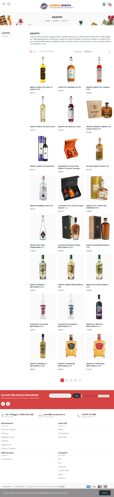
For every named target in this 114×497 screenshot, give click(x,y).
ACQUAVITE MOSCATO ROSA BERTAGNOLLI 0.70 (69, 246)
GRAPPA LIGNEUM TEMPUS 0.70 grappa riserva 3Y (98, 128)
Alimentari (61, 478)
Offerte (60, 429)
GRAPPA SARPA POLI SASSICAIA (42, 166)
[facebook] (3, 404)
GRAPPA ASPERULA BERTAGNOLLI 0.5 (37, 286)
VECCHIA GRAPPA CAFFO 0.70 (97, 166)
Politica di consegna (8, 429)
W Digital (61, 486)
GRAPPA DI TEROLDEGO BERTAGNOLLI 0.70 (95, 365)
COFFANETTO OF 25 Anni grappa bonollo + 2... (70, 207)
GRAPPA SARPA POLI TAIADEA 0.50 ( (98, 88)
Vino (59, 463)
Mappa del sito (6, 445)
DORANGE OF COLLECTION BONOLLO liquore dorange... (69, 167)
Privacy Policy (104, 396)
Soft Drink (61, 467)
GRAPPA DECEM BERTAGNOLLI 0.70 (98, 246)
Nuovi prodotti (63, 433)
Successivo (80, 380)
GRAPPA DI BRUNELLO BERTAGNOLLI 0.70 (38, 365)
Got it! (105, 493)
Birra (60, 459)
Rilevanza (98, 51)
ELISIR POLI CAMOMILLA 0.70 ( (69, 87)
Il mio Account (6, 459)
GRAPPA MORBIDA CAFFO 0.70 (41, 206)
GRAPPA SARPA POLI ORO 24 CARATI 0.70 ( (41, 88)
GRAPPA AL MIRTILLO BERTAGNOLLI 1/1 (94, 325)
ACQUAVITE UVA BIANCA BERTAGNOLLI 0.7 (67, 325)
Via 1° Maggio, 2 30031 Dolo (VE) (19, 414)
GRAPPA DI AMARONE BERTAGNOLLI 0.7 (66, 365)
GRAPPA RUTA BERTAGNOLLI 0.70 (97, 286)
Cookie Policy (20, 486)
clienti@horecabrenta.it (54, 414)
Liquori (60, 474)
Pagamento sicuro (7, 437)
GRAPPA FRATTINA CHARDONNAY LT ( (37, 246)
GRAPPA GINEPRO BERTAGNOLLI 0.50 (70, 286)
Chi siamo (4, 433)
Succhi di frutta (63, 470)
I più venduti (62, 437)
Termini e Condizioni (8, 448)
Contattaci (5, 441)
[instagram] (8, 404)
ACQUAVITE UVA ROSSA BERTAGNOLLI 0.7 (39, 325)
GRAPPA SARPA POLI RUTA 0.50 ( (42, 127)
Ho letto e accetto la (95, 396)
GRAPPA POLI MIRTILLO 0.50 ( (69, 127)
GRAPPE (6, 33)
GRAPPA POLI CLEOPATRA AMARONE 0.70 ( (96, 207)
